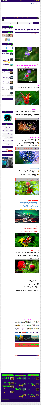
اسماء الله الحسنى (11, 130)
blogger (16, 355)
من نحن (27, 0)
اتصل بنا (25, 0)
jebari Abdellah (35, 400)
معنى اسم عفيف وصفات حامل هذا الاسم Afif (27, 339)
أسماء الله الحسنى (17, 17)
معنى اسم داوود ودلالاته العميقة (27, 118)
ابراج (4, 17)
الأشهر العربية (13, 17)
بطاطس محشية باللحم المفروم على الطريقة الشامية (6, 378)
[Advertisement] (16, 10)
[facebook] (4, 0)
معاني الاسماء (35, 17)
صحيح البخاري (11, 137)
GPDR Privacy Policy (37, 0)
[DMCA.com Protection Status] (28, 400)
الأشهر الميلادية (8, 17)
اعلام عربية (11, 133)
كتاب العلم (12, 140)
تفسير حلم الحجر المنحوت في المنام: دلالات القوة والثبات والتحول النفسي (6, 93)
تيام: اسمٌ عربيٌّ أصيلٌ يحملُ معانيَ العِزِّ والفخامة (28, 149)
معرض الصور (25, 19)
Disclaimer (21, 0)
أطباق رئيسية (4, 131)
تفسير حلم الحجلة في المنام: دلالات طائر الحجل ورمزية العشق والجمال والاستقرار (6, 87)
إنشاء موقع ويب (3, 133)
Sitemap (23, 0)
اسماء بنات (3, 130)
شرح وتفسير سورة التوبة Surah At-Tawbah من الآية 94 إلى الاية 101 (31, 384)
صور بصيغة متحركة (7, 137)
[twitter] (2, 0)
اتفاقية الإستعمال (30, 0)
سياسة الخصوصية (33, 0)
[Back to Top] (2, 399)
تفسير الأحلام (23, 17)
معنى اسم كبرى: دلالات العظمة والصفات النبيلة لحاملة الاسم (19, 338)
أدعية (27, 17)
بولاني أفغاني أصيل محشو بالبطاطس (6, 386)
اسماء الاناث (7, 127)
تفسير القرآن (30, 17)
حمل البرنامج (18, 19)
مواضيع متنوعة (34, 19)
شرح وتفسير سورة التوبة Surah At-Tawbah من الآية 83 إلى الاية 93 (31, 389)
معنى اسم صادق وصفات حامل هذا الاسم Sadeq (35, 339)
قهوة (21, 19)
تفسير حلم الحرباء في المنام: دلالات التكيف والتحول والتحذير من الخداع (5, 54)
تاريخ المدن (11, 134)
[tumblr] (3, 399)
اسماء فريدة (8, 131)
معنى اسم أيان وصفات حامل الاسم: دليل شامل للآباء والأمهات (28, 179)
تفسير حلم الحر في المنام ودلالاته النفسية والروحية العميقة (19, 395)
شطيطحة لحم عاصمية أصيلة (6, 71)
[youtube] (5, 0)
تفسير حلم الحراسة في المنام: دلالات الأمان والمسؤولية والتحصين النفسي (19, 389)
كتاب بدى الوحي (7, 140)
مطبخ (38, 19)
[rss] (6, 0)
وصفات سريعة (8, 144)
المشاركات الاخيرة (11, 51)
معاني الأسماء (9, 141)
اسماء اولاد (7, 130)
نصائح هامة (12, 144)
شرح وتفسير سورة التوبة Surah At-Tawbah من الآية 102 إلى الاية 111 (31, 378)
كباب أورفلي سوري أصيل (6, 382)
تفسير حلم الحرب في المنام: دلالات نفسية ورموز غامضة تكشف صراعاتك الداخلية (18, 23)
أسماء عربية (11, 131)
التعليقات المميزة (5, 51)
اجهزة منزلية (29, 19)
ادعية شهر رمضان (11, 127)
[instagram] (3, 0)
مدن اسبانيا (4, 140)
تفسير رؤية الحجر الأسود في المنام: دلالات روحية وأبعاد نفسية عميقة (6, 77)
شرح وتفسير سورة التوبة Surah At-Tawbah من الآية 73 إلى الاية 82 (31, 395)
